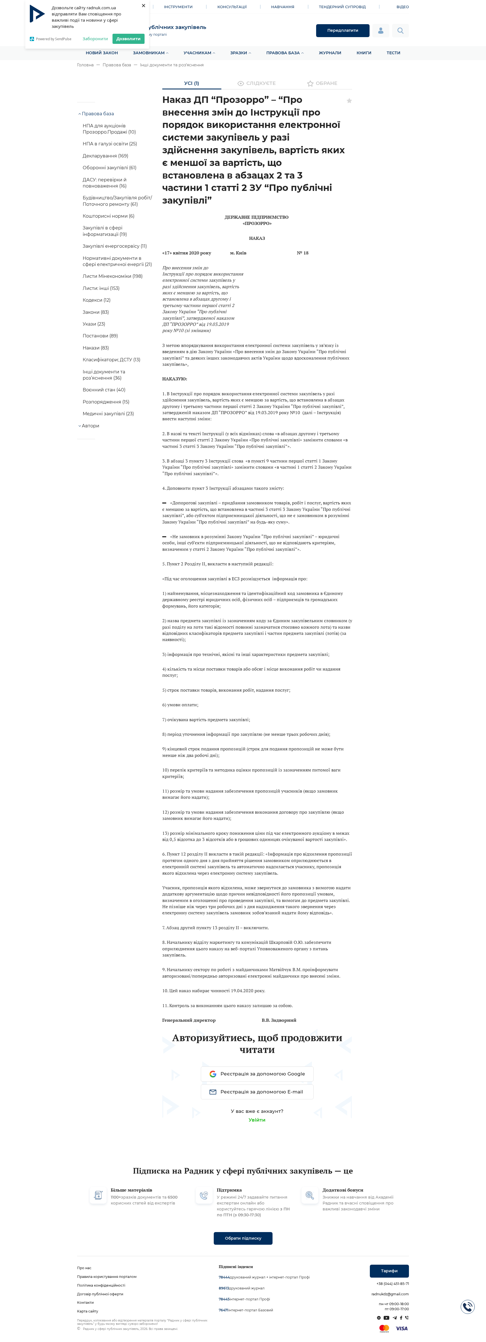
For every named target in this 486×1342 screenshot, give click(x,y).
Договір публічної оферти (100, 1294)
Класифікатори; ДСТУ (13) (111, 359)
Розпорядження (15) (106, 402)
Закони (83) (96, 312)
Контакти (85, 1302)
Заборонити (95, 38)
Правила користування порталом (107, 1277)
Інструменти (178, 6)
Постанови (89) (100, 336)
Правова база (283, 52)
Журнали (330, 52)
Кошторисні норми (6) (108, 216)
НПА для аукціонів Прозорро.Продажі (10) (109, 129)
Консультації (232, 6)
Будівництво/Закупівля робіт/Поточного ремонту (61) (117, 201)
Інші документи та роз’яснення (172, 65)
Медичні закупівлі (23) (108, 413)
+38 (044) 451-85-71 (393, 1284)
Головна (85, 65)
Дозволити (128, 38)
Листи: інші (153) (101, 288)
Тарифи (389, 1270)
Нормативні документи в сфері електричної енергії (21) (117, 261)
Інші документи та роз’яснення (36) (104, 375)
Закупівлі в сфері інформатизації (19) (105, 231)
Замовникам (149, 52)
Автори (90, 425)
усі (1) (191, 83)
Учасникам (197, 52)
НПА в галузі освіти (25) (110, 143)
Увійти (257, 1120)
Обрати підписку (243, 1238)
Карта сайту (87, 1311)
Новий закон (102, 52)
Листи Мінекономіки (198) (113, 276)
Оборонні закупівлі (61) (109, 167)
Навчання (282, 6)
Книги (364, 52)
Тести (393, 52)
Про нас (84, 1268)
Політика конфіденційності (101, 1285)
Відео (403, 6)
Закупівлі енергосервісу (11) (115, 246)
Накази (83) (96, 348)
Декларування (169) (105, 156)
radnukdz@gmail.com (390, 1294)
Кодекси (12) (97, 300)
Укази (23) (94, 324)
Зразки (238, 52)
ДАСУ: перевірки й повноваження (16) (105, 183)
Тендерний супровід (342, 6)
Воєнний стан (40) (104, 390)
